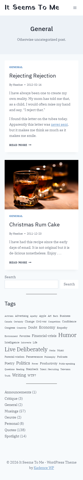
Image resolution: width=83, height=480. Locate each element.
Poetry (9, 363)
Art (49, 315)
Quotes (10, 430)
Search (10, 277)
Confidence (69, 321)
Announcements (18, 392)
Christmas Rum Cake (34, 224)
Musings (11, 411)
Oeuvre (10, 417)
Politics (23, 363)
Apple (42, 315)
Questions (9, 369)
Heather (18, 84)
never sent (59, 124)
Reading (20, 369)
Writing (19, 375)
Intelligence (12, 342)
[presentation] (41, 184)
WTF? (32, 375)
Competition (54, 321)
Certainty (18, 321)
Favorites (24, 336)
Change (29, 321)
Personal (12, 423)
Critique (11, 398)
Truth (7, 375)
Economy (47, 327)
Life (35, 342)
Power (35, 363)
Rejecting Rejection (32, 75)
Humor (67, 334)
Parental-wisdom (14, 356)
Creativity (21, 327)
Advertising (21, 315)
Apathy (33, 316)
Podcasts (62, 356)
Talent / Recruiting (49, 369)
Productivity (48, 363)
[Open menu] (74, 8)
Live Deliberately (26, 349)
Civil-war (41, 321)
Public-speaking (67, 363)
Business (65, 315)
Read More (20, 145)
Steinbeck (32, 369)
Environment (11, 336)
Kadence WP (44, 467)
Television (65, 369)
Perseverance (34, 356)
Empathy (62, 327)
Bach (55, 316)
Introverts (26, 342)
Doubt (32, 327)
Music (60, 350)
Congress (10, 327)
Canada (8, 321)
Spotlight (12, 436)
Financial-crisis (44, 335)
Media (52, 350)
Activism (9, 316)
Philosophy (49, 357)
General (16, 67)
